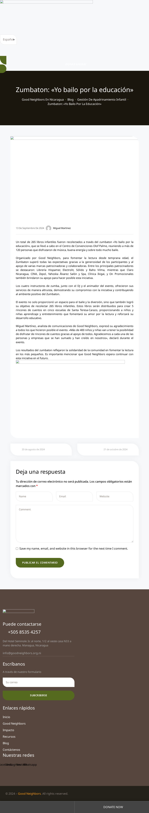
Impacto (8, 730)
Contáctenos (11, 750)
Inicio (6, 717)
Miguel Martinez (62, 228)
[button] (74, 64)
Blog (6, 743)
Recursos (9, 737)
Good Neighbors (14, 723)
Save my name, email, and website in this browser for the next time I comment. (73, 548)
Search (37, 807)
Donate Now (113, 807)
